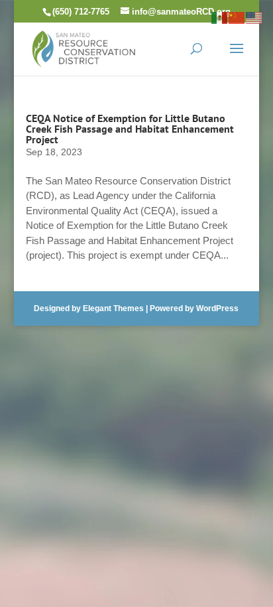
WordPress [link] (217, 308)
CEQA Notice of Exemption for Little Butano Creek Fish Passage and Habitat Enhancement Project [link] (130, 128)
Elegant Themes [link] (113, 308)
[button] (236, 57)
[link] (83, 47)
